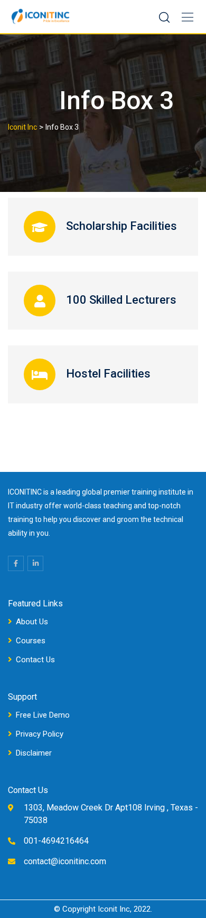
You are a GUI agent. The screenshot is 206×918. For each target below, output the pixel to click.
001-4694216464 (56, 841)
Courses (30, 640)
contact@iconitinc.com (65, 861)
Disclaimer (34, 753)
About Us (32, 621)
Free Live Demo (43, 715)
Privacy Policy (39, 734)
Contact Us (35, 659)
